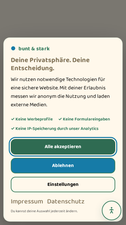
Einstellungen (63, 184)
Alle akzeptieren (63, 147)
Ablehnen (63, 166)
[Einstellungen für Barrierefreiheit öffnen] (111, 210)
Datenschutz (65, 201)
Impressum (27, 201)
